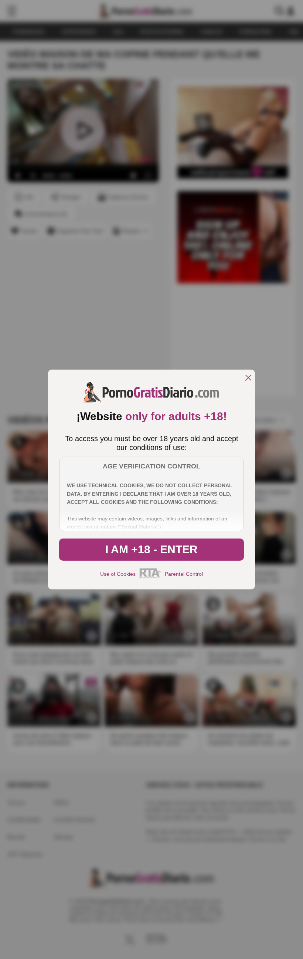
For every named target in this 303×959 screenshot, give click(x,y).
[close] (248, 378)
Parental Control (184, 574)
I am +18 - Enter (151, 549)
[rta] (150, 577)
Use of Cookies (118, 574)
